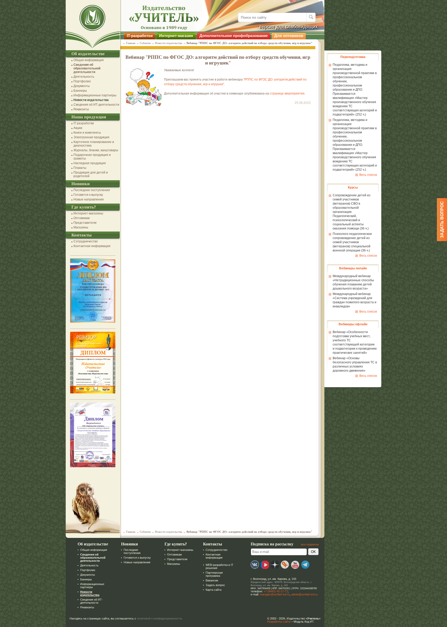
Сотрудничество (85, 241)
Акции (77, 128)
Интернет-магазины (88, 213)
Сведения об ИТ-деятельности (96, 104)
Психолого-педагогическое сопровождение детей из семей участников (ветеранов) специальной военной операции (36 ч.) (352, 242)
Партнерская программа (214, 574)
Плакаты (79, 168)
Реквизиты (81, 109)
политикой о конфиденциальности (159, 618)
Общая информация (88, 60)
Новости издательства (91, 100)
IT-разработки (140, 35)
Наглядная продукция (89, 163)
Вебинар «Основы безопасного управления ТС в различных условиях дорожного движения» (355, 364)
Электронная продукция (91, 137)
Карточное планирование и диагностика (93, 143)
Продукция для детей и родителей (90, 174)
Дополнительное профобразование (233, 35)
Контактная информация (91, 246)
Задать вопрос (215, 585)
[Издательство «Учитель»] (93, 48)
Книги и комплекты (87, 132)
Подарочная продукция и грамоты (92, 156)
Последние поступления (91, 190)
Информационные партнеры (94, 95)
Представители (84, 223)
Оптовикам (81, 218)
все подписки (310, 544)
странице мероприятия (287, 93)
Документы (81, 86)
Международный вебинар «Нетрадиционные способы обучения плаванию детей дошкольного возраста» (353, 282)
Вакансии (212, 580)
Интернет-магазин (176, 35)
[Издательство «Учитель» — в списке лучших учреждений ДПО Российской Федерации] (92, 321)
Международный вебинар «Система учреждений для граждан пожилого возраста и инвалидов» (354, 300)
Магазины (80, 227)
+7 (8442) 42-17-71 (276, 591)
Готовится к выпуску (88, 195)
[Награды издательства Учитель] (92, 392)
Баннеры (80, 90)
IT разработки (83, 123)
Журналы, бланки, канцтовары (95, 150)
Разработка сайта (278, 621)
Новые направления (88, 199)
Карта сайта (213, 589)
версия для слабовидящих (288, 26)
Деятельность (83, 76)
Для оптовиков (288, 35)
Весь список (368, 175)
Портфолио (82, 81)
